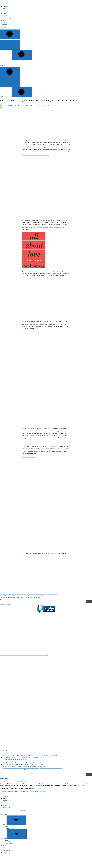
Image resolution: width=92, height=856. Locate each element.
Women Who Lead (7, 25)
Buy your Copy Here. (5, 604)
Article (22, 105)
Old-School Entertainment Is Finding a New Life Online (15, 759)
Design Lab (23, 810)
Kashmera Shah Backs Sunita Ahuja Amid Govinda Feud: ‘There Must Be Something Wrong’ (24, 766)
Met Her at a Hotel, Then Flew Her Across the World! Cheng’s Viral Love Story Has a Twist (24, 769)
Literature (40, 105)
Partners (45, 105)
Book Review (27, 105)
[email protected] (21, 781)
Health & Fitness (9, 17)
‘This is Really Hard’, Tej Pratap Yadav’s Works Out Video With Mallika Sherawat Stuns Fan (24, 762)
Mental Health (8, 18)
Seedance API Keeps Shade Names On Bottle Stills (14, 761)
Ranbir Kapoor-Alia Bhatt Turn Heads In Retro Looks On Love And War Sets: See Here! (23, 764)
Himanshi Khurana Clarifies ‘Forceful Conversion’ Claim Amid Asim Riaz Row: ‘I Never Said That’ (25, 757)
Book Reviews (34, 105)
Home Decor (8, 11)
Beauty (6, 10)
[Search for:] (6, 59)
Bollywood (5, 27)
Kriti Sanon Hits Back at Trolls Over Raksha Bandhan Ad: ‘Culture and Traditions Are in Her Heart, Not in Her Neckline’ (30, 755)
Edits (4, 22)
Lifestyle (5, 8)
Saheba (4, 105)
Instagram (5, 24)
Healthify (5, 13)
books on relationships (53, 594)
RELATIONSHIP (51, 105)
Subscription (5, 6)
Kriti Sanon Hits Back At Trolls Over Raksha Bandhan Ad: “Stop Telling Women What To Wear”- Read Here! (28, 754)
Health (6, 15)
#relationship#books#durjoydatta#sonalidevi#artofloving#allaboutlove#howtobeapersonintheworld (23, 594)
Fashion (4, 20)
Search (1, 599)
